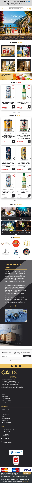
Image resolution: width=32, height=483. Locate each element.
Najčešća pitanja (5, 410)
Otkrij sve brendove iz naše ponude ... (16, 257)
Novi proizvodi (5, 396)
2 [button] (12, 37)
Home (3, 394)
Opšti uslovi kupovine (6, 422)
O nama (3, 416)
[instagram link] (16, 366)
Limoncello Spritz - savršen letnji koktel (24, 233)
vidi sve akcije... (16, 112)
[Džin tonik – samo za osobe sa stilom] (8, 226)
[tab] (8, 37)
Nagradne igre (5, 420)
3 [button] (16, 37)
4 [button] (19, 37)
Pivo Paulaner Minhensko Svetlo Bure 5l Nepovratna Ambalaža (8, 137)
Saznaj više (25, 481)
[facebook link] (12, 366)
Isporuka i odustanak (6, 412)
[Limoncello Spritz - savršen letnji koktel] (23, 226)
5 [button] (23, 37)
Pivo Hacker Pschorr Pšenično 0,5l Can (8, 103)
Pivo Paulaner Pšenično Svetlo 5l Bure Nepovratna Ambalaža (23, 137)
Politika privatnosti (6, 418)
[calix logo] (9, 374)
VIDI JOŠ (10, 306)
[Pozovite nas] (8, 1)
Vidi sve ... (16, 200)
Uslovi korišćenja (5, 414)
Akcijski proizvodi (6, 398)
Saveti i (16, 204)
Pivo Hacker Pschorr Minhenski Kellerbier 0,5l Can (8, 165)
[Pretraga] (23, 9)
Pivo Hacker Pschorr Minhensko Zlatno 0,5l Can (24, 165)
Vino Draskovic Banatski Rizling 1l (24, 103)
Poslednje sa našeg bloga (7, 402)
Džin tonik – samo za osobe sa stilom (8, 232)
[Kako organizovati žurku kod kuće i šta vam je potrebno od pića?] (23, 212)
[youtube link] (20, 366)
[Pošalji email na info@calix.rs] (5, 1)
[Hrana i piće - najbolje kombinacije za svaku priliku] (8, 212)
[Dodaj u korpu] (13, 106)
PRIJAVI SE (27, 356)
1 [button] (9, 37)
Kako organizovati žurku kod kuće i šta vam (24, 218)
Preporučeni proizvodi (7, 400)
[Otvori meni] (2, 1)
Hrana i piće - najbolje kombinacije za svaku (8, 218)
